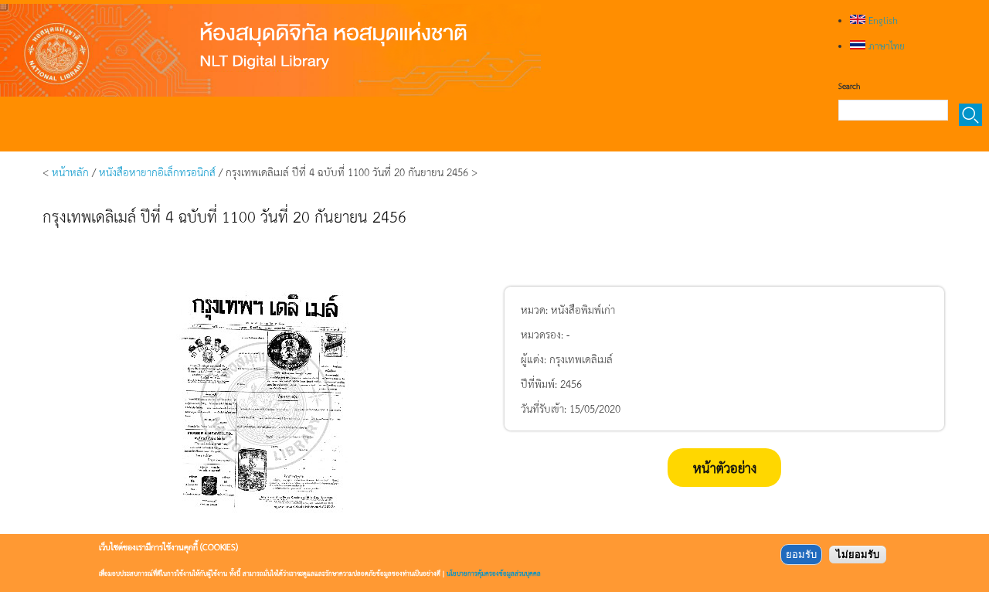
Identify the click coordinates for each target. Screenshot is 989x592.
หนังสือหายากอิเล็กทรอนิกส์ (157, 171)
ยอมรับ (801, 554)
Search (849, 86)
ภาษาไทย (885, 45)
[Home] (270, 50)
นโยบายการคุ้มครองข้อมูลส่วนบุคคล (494, 573)
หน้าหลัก (70, 171)
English (881, 20)
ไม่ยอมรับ (857, 554)
